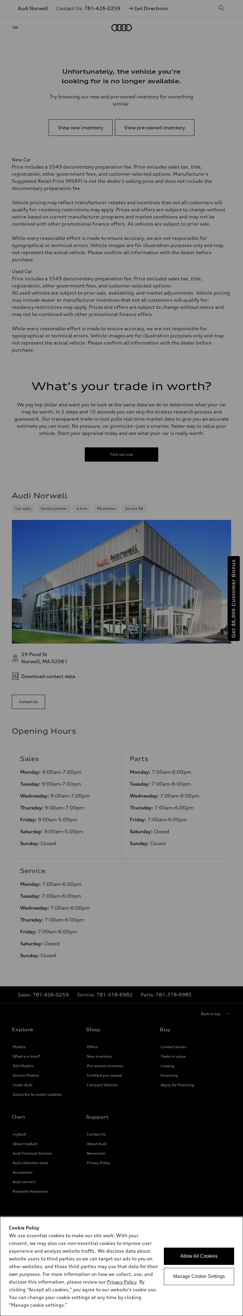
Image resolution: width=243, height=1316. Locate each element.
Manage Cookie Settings (199, 1276)
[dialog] (121, 1266)
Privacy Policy (122, 1282)
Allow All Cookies (199, 1256)
